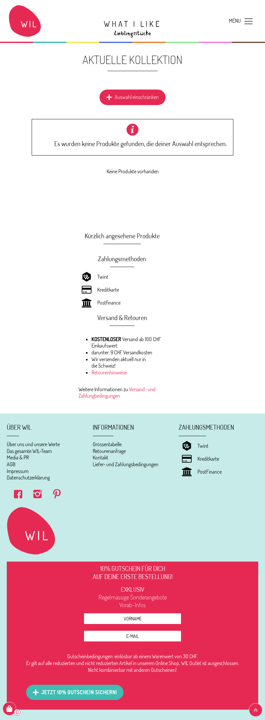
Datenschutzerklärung (28, 477)
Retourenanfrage (109, 451)
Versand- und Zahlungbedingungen (117, 392)
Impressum (17, 471)
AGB (11, 464)
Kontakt (100, 457)
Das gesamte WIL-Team (29, 451)
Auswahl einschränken (137, 97)
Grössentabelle (107, 444)
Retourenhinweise (109, 372)
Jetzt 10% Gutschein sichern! (79, 692)
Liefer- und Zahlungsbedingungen (125, 464)
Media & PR (18, 457)
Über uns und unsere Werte (33, 444)
